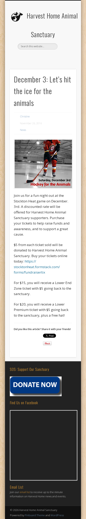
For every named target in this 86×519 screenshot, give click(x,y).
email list (25, 492)
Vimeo (55, 56)
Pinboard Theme (35, 515)
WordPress (57, 515)
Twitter (38, 56)
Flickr (46, 56)
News (23, 130)
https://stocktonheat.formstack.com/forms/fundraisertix (37, 267)
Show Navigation (66, 36)
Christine (25, 116)
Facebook (30, 56)
